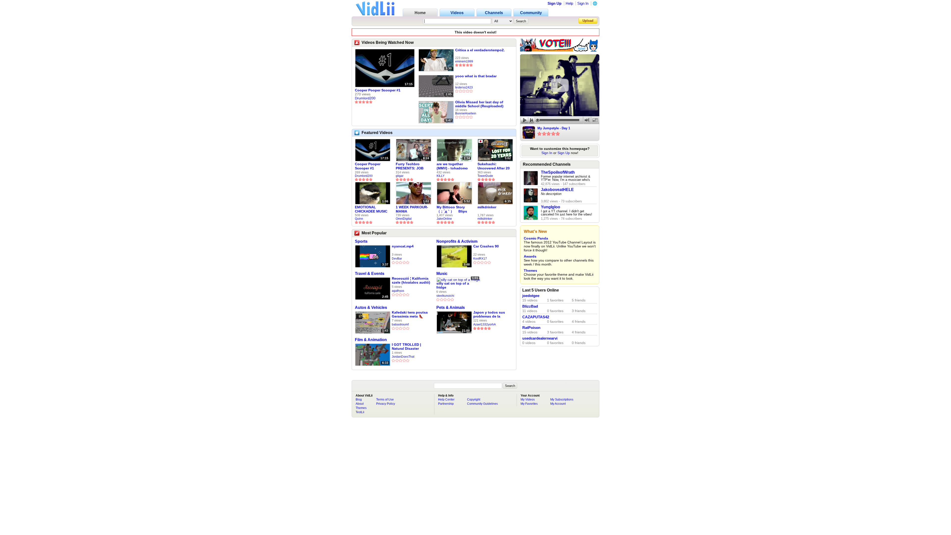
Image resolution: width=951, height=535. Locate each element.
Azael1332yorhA (484, 324)
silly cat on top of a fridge (452, 285)
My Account (558, 403)
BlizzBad (530, 306)
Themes (530, 270)
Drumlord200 (365, 98)
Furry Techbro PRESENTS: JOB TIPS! (409, 166)
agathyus (398, 291)
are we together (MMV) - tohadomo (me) (452, 166)
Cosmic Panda (536, 238)
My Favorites (529, 403)
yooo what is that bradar (476, 76)
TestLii (360, 412)
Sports (361, 241)
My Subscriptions (561, 399)
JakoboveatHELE (557, 189)
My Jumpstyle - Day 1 (553, 128)
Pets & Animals (450, 307)
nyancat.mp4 (403, 246)
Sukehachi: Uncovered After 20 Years (493, 166)
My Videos (528, 399)
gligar (399, 176)
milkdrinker (486, 207)
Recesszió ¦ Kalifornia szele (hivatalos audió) (411, 280)
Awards (530, 256)
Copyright (473, 399)
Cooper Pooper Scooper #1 (377, 90)
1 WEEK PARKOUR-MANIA (412, 209)
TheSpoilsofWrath (558, 172)
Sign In (582, 3)
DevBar (397, 258)
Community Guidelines (482, 403)
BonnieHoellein (465, 113)
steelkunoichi (445, 295)
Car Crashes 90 (486, 246)
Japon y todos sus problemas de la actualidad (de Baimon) (489, 314)
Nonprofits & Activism (456, 241)
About (360, 403)
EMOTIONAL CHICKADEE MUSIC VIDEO (371, 209)
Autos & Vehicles (371, 307)
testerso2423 (464, 87)
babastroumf (400, 324)
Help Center (446, 399)
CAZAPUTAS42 (535, 317)
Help (569, 3)
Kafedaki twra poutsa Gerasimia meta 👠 (410, 314)
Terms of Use (385, 399)
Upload (587, 21)
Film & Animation (371, 340)
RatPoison (531, 328)
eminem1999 (464, 61)
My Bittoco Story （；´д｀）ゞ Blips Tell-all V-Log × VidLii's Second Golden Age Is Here (453, 209)
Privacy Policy (385, 403)
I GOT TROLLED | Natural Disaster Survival (406, 347)
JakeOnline (444, 218)
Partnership (446, 403)
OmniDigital (404, 218)
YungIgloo (550, 207)
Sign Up (554, 3)
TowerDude (485, 176)
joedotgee (530, 296)
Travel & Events (369, 273)
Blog (359, 399)
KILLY (441, 176)
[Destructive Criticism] (559, 50)
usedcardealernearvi (539, 338)
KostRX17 (480, 258)
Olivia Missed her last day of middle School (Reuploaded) (479, 104)
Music (442, 273)
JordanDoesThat (403, 356)
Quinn (359, 218)
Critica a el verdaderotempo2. (480, 50)
